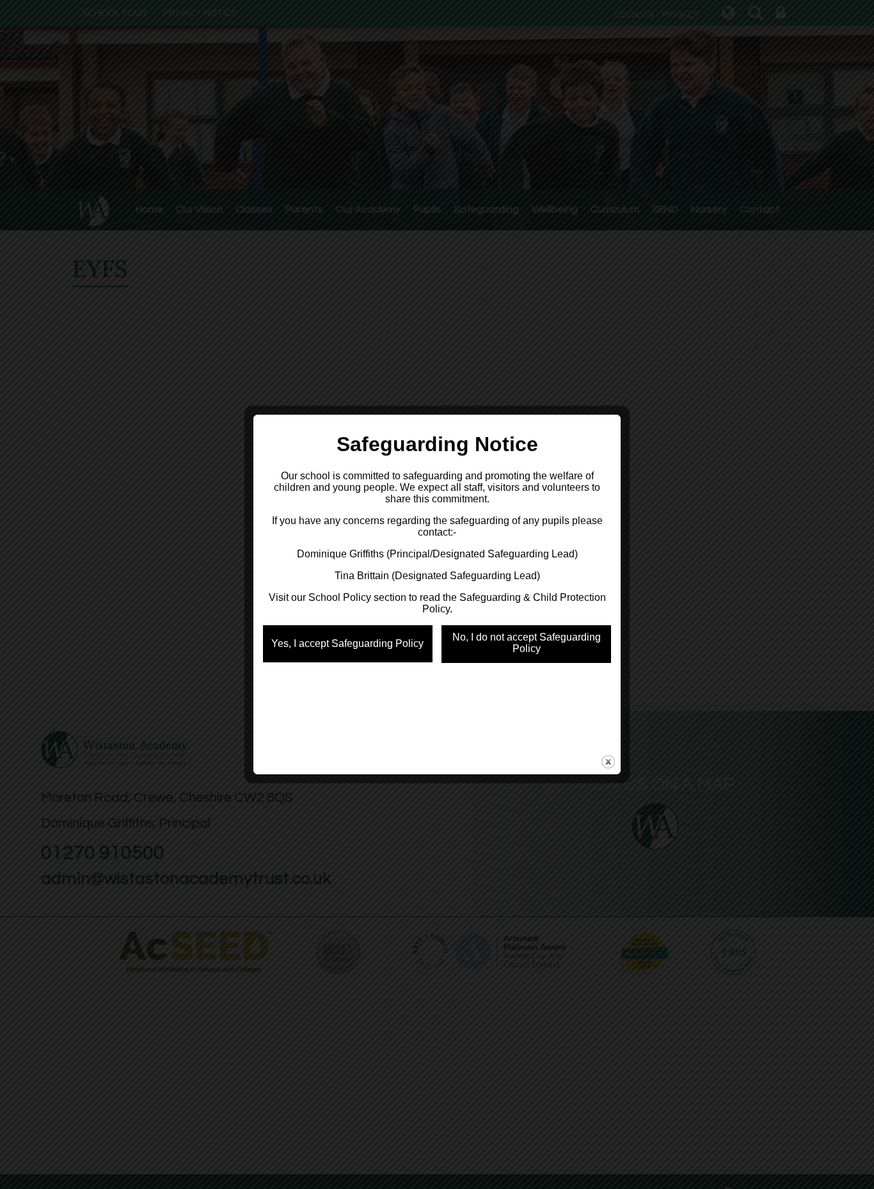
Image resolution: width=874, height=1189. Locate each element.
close (608, 762)
